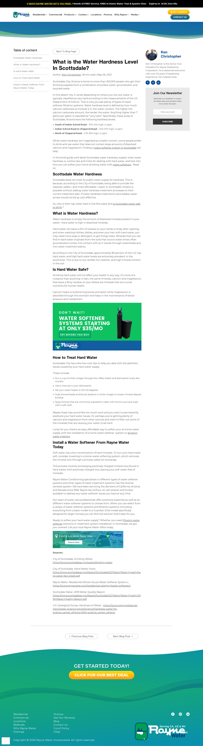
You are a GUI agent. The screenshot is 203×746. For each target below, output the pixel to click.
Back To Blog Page (66, 51)
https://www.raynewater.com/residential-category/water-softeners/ (92, 585)
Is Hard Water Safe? (23, 71)
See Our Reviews (64, 717)
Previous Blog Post (82, 636)
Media (134, 14)
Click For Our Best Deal (101, 675)
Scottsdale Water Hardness (28, 58)
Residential (39, 14)
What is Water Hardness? (27, 64)
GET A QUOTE (180, 12)
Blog (56, 721)
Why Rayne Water (24, 728)
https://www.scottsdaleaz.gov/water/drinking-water (82, 562)
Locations (96, 14)
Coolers (82, 14)
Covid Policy (61, 728)
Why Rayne (120, 14)
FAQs (57, 731)
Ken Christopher (71, 74)
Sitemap (18, 731)
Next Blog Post (121, 636)
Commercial (55, 14)
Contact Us (180, 17)
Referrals (19, 724)
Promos (108, 14)
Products (69, 14)
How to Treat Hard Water (27, 78)
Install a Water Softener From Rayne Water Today (28, 86)
